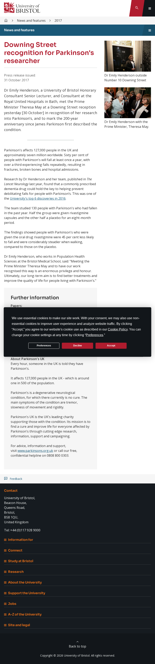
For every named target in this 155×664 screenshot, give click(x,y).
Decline (77, 345)
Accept (111, 345)
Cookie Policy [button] (118, 329)
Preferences (44, 345)
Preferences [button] (94, 335)
